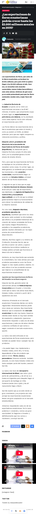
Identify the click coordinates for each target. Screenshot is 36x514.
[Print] (16, 33)
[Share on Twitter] (9, 33)
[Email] (13, 33)
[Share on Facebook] (6, 33)
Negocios (6, 10)
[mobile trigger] (3, 2)
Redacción (10, 39)
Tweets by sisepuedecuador (12, 503)
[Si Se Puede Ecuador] (11, 2)
